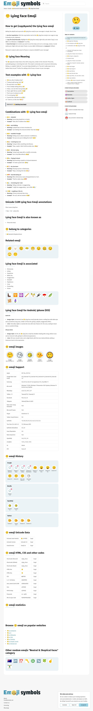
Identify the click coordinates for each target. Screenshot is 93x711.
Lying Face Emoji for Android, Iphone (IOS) (28, 310)
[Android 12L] (16, 476)
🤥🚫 (8, 166)
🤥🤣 (8, 191)
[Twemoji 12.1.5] (16, 520)
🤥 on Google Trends (12, 641)
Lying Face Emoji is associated (21, 263)
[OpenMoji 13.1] (9, 505)
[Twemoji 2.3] (9, 520)
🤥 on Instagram (11, 630)
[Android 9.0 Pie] (47, 467)
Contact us (6, 702)
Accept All (83, 705)
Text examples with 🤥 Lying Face (23, 74)
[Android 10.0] (54, 467)
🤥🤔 (8, 133)
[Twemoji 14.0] (28, 520)
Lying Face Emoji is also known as (23, 217)
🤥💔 (8, 174)
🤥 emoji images (14, 346)
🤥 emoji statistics (16, 605)
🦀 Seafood (68, 101)
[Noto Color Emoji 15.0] (22, 476)
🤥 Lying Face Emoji (21, 16)
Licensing (6, 705)
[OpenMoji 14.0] (16, 505)
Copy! (32, 538)
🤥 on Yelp (10, 637)
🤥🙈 (8, 142)
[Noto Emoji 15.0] (28, 476)
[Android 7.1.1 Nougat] (35, 467)
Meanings (6, 708)
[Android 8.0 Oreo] (41, 467)
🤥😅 (8, 150)
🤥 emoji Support (15, 367)
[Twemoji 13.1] (22, 520)
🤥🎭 (8, 158)
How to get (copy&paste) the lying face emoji (30, 26)
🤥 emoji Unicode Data (18, 532)
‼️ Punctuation (69, 91)
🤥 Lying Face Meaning (18, 56)
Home (5, 8)
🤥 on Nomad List (12, 643)
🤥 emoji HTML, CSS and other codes (25, 552)
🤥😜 (8, 125)
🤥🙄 (8, 117)
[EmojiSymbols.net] (22, 3)
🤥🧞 (8, 183)
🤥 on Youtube (11, 639)
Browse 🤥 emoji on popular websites (26, 625)
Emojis (9, 8)
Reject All (74, 705)
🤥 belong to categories (18, 229)
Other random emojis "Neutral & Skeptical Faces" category (74, 83)
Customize (64, 705)
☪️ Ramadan (68, 94)
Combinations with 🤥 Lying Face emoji (26, 112)
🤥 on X (9, 633)
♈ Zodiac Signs (69, 98)
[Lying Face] (10, 355)
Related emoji (13, 240)
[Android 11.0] (9, 476)
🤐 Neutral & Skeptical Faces (20, 8)
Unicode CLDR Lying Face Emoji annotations (29, 202)
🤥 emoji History (14, 456)
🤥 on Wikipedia (11, 635)
